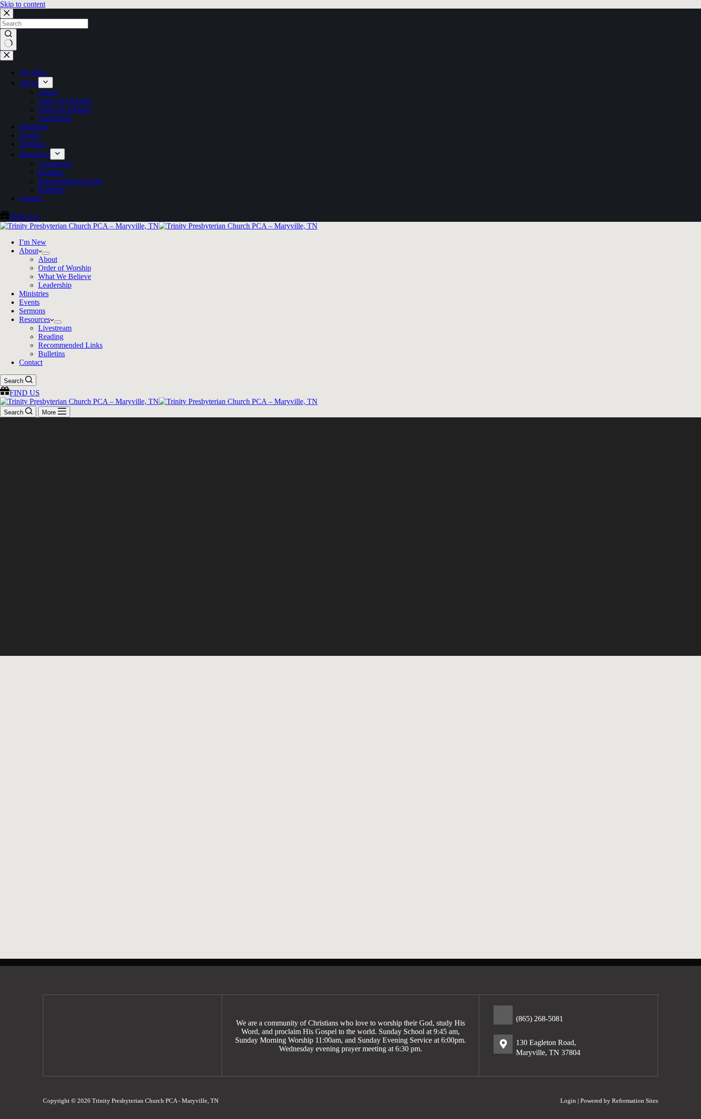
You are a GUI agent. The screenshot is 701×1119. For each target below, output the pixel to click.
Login (568, 1100)
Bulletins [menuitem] (51, 190)
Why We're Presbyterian (87, 814)
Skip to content (22, 4)
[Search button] (8, 40)
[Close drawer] (6, 56)
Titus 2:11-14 (255, 871)
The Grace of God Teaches (271, 816)
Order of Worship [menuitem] (64, 101)
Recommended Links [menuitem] (70, 181)
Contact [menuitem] (30, 198)
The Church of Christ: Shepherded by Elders (105, 834)
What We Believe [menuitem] (64, 109)
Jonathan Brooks (104, 886)
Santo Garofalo (258, 862)
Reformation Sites (635, 1100)
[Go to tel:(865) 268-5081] (571, 1017)
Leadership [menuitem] (55, 118)
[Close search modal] (6, 14)
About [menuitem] (28, 83)
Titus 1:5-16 (97, 895)
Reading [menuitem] (50, 172)
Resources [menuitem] (34, 154)
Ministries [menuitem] (34, 127)
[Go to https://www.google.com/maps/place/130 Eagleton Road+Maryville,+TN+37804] (571, 1046)
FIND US (25, 217)
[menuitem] (45, 82)
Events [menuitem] (29, 135)
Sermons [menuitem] (32, 144)
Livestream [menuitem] (55, 164)
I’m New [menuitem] (32, 72)
